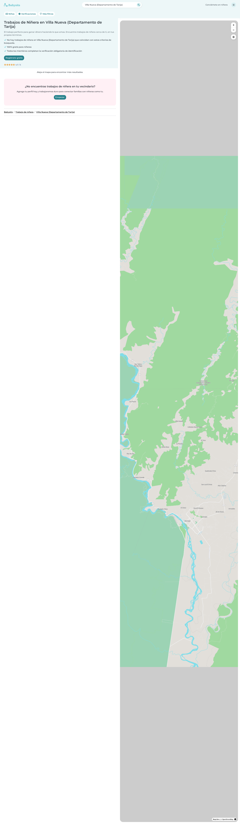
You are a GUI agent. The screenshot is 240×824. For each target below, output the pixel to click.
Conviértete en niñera (217, 5)
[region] (179, 421)
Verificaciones (28, 14)
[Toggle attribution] (235, 819)
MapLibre (216, 819)
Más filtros (47, 14)
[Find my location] (233, 36)
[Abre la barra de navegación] (233, 4)
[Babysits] (12, 5)
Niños (11, 14)
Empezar (60, 97)
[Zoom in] (233, 24)
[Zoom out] (233, 29)
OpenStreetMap (227, 819)
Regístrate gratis (14, 58)
